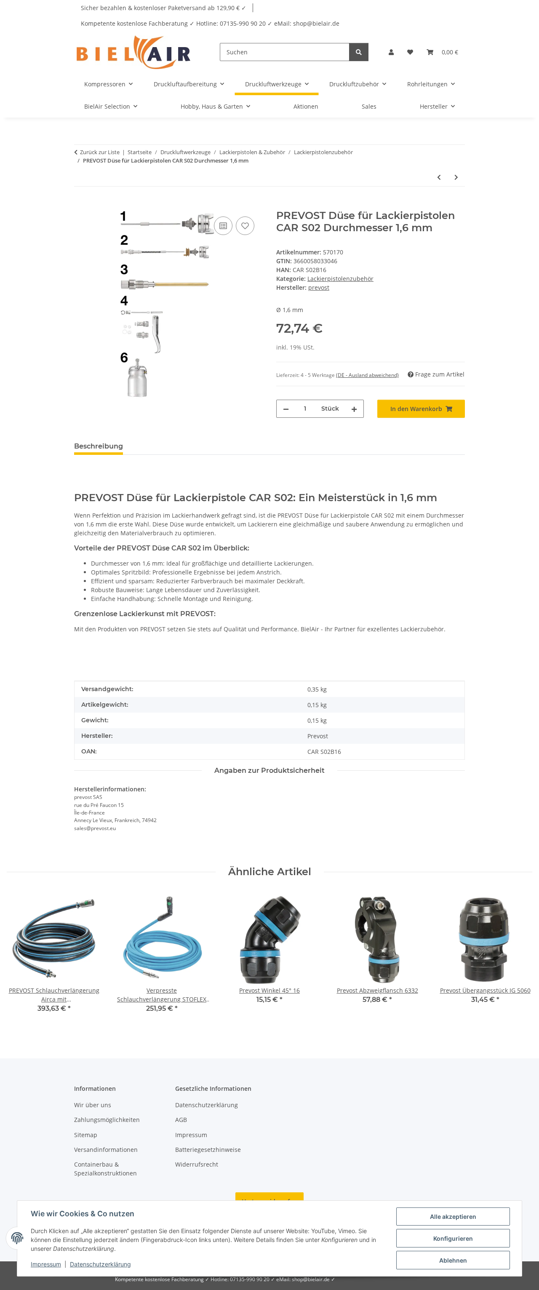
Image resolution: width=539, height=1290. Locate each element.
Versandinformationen (106, 1150)
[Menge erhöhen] (354, 408)
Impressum (46, 1264)
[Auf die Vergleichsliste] (223, 225)
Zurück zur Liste (100, 152)
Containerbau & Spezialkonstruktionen (105, 1168)
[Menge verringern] (286, 408)
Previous (21, 957)
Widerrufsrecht (196, 1164)
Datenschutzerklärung (100, 1264)
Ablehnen (453, 1260)
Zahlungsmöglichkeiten (107, 1120)
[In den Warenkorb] (81, 205)
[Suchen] (358, 52)
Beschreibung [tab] (98, 446)
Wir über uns (92, 1105)
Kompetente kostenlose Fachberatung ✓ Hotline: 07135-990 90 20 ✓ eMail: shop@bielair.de (210, 23)
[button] (391, 52)
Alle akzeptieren (453, 1216)
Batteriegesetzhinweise (208, 1150)
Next (519, 957)
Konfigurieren (453, 1238)
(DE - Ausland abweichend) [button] (367, 375)
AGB (181, 1120)
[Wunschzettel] (410, 52)
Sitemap (85, 1135)
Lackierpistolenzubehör (340, 279)
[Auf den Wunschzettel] (245, 225)
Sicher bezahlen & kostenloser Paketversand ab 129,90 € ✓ (163, 8)
